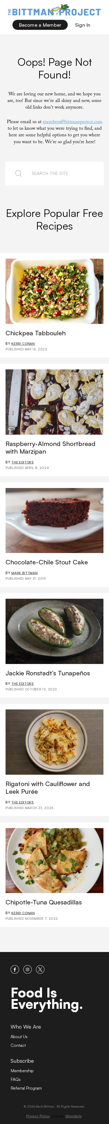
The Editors (22, 462)
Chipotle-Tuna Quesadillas (44, 902)
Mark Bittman (24, 573)
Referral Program (26, 1088)
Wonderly (73, 1116)
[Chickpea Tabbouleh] (54, 291)
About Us (19, 1036)
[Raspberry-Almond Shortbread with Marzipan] (54, 402)
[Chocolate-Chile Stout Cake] (54, 520)
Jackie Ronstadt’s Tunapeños (48, 673)
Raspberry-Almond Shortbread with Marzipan (51, 447)
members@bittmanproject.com (72, 122)
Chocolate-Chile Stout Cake (47, 562)
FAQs (16, 1079)
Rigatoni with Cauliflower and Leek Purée (48, 787)
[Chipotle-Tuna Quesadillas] (54, 860)
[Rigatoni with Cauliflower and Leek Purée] (54, 742)
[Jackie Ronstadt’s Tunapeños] (54, 631)
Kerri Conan (23, 344)
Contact (18, 1045)
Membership (22, 1070)
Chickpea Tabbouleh (36, 333)
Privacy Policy (38, 1116)
